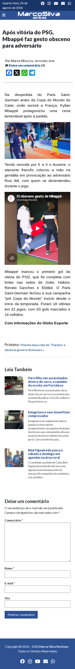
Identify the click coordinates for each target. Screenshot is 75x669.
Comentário (14, 520)
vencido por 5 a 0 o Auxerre (41, 165)
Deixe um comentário (24, 65)
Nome (9, 568)
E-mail (10, 583)
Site (7, 598)
